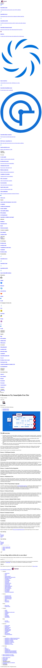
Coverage (6, 620)
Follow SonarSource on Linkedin (8, 655)
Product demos (7, 625)
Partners (6, 614)
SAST (6, 574)
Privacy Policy (35, 566)
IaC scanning (7, 591)
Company (2, 369)
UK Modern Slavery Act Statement (9, 662)
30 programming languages (22, 485)
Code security (7, 573)
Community (7, 631)
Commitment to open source (10, 612)
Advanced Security (8, 598)
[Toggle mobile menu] (21, 391)
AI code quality (7, 580)
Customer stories (8, 627)
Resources (2, 368)
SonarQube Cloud (8, 595)
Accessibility (7, 616)
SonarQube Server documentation (11, 650)
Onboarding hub (7, 630)
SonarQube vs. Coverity (9, 644)
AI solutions (7, 579)
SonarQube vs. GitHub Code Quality (11, 639)
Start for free (2, 390)
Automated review (8, 583)
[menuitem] (21, 7)
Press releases (7, 621)
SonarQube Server (8, 596)
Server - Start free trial (6, 547)
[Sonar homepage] (3, 1)
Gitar (6, 599)
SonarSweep (7, 601)
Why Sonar (2, 152)
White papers (7, 628)
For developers (7, 589)
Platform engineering (8, 586)
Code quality (7, 581)
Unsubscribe (5, 663)
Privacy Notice (5, 658)
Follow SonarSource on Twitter (8, 654)
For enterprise (7, 590)
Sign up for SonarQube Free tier (18, 529)
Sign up (2, 564)
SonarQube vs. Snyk (8, 643)
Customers (6, 613)
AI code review (7, 584)
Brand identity (7, 617)
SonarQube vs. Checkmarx (9, 642)
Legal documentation (8, 634)
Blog (6, 647)
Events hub (7, 626)
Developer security (8, 578)
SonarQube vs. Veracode (9, 641)
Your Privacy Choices (6, 661)
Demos (4, 548)
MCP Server (7, 600)
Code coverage (7, 585)
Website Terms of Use (6, 657)
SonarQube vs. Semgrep (9, 640)
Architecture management (9, 592)
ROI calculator (7, 633)
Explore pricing (7, 606)
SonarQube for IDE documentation (11, 652)
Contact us (6, 615)
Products (1, 4)
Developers (2, 238)
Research (2, 357)
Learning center (7, 649)
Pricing (1, 237)
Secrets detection (8, 576)
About (6, 610)
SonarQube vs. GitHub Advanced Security (12, 638)
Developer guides (8, 629)
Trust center (5, 660)
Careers (6, 611)
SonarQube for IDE (8, 597)
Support (6, 632)
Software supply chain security (10, 577)
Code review (7, 582)
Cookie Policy (8, 562)
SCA (6, 575)
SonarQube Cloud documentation (10, 651)
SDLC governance (8, 588)
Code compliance (8, 587)
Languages (7, 648)
